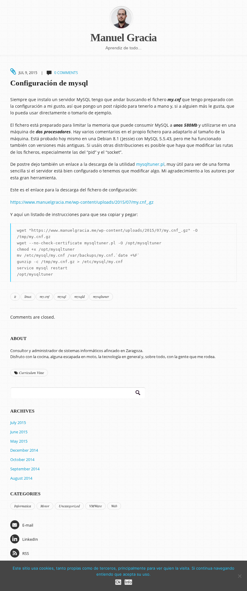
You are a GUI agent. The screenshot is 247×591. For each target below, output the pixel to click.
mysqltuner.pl (150, 164)
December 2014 (24, 450)
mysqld (79, 296)
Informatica (22, 505)
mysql (62, 296)
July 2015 (18, 422)
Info (128, 582)
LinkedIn (30, 539)
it (15, 296)
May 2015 (18, 441)
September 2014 (24, 469)
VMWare (95, 505)
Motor (44, 505)
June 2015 (18, 432)
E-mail (27, 525)
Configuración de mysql (49, 83)
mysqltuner (101, 296)
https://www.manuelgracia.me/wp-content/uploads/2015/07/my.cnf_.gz (82, 202)
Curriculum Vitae (31, 372)
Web (114, 505)
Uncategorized (69, 505)
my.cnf (44, 296)
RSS (25, 553)
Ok (118, 582)
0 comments (66, 72)
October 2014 (22, 459)
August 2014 (21, 478)
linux (27, 296)
